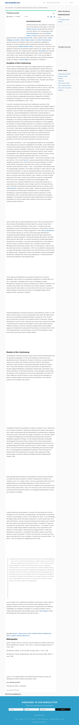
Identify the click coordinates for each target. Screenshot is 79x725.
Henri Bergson (44, 611)
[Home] (12, 2)
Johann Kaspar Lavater (27, 40)
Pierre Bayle (42, 51)
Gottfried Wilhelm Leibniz (25, 46)
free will (25, 160)
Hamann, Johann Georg (19, 633)
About (63, 19)
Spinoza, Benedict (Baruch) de (20, 635)
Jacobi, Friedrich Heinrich (34, 633)
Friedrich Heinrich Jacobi (33, 29)
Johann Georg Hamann (44, 40)
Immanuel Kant (27, 38)
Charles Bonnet (11, 188)
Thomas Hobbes (24, 59)
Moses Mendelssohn (32, 33)
